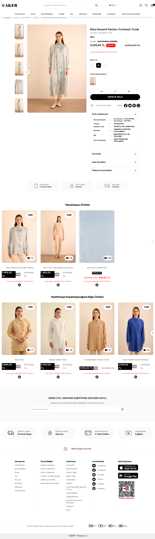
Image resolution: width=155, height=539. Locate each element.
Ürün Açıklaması (100, 114)
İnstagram (101, 466)
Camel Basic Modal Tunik (97, 360)
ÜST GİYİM (26, 18)
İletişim (69, 483)
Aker (92, 37)
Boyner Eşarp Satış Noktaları (74, 501)
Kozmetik (18, 483)
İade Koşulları (99, 162)
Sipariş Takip (71, 472)
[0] (152, 5)
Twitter (100, 479)
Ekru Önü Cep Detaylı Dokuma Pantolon (58, 268)
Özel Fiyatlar (20, 491)
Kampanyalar (71, 469)
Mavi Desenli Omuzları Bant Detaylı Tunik (19, 268)
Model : (103, 42)
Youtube (100, 475)
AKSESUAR (97, 14)
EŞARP (61, 14)
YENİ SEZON (20, 14)
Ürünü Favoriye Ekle (104, 105)
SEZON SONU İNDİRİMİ (131, 14)
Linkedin (100, 484)
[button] (27, 64)
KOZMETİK (111, 14)
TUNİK (36, 18)
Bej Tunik (19, 360)
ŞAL (71, 14)
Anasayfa (7, 18)
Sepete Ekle (115, 97)
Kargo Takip (71, 476)
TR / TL (112, 5)
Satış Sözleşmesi (47, 472)
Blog (68, 510)
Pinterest (101, 488)
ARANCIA (83, 14)
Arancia (18, 480)
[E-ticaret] (77, 536)
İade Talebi (70, 480)
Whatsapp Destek (81, 449)
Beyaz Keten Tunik (58, 360)
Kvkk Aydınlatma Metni (50, 483)
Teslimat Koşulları (47, 465)
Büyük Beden (20, 469)
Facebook (102, 470)
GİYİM (33, 14)
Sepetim (69, 506)
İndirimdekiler (71, 493)
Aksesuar (18, 487)
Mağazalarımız (72, 497)
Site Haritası (20, 465)
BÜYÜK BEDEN (47, 14)
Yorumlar (96, 154)
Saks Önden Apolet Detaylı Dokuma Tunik (136, 360)
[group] (56, 68)
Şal (16, 476)
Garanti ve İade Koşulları (50, 476)
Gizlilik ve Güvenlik (48, 480)
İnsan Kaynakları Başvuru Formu (76, 488)
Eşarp (17, 472)
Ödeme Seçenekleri (102, 170)
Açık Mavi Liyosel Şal (97, 268)
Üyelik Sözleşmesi (48, 469)
